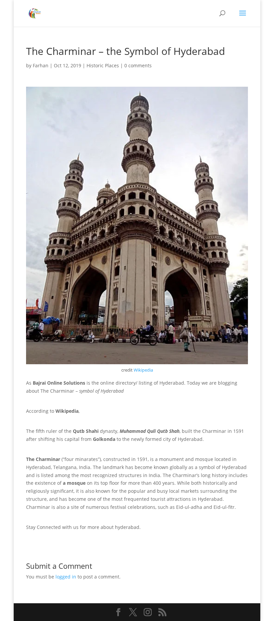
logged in (65, 576)
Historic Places (103, 65)
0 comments (138, 65)
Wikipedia (143, 370)
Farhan (40, 65)
